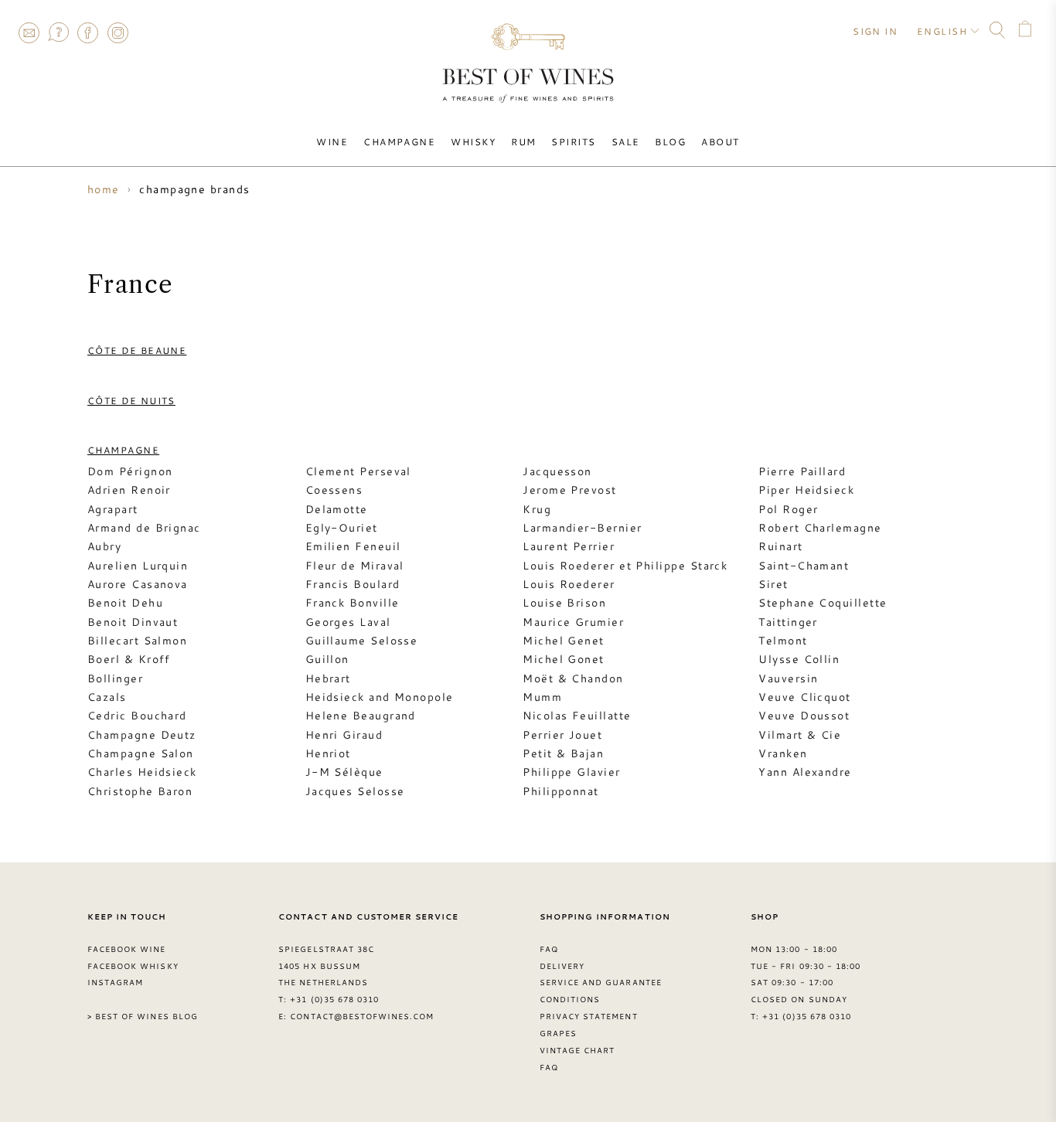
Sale (625, 141)
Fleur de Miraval (354, 566)
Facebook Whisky (133, 965)
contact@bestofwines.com (362, 1016)
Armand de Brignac (144, 528)
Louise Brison (564, 603)
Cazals (107, 697)
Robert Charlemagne (819, 528)
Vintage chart (577, 1050)
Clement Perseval (358, 471)
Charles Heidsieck (142, 772)
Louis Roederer (569, 584)
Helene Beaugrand (360, 715)
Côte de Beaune (136, 350)
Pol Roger (788, 509)
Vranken (782, 753)
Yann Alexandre (804, 772)
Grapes (558, 1033)
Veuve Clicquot (804, 697)
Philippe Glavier (571, 772)
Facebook (88, 32)
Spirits (573, 141)
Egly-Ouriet (341, 528)
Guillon (327, 659)
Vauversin (788, 678)
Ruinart (780, 546)
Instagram (117, 32)
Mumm (542, 697)
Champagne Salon (140, 753)
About (720, 141)
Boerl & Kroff (129, 659)
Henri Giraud (344, 735)
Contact (28, 32)
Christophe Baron (139, 791)
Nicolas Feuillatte (577, 715)
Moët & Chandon (573, 678)
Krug (537, 509)
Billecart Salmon (137, 641)
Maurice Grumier (573, 622)
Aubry (104, 546)
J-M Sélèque (344, 772)
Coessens (334, 490)
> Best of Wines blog (142, 1016)
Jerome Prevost (569, 490)
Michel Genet (563, 641)
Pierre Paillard (802, 471)
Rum (523, 141)
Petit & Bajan (563, 753)
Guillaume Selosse (361, 641)
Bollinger (115, 678)
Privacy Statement (589, 1016)
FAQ (58, 32)
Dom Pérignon (129, 471)
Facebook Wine (126, 949)
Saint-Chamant (803, 566)
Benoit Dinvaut (132, 622)
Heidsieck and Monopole (379, 697)
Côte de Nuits (131, 400)
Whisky (473, 141)
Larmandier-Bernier (582, 528)
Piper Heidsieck (806, 490)
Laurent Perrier (569, 546)
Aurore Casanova (137, 584)
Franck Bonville (352, 603)
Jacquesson (557, 471)
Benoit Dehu (125, 603)
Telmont (782, 641)
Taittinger (788, 622)
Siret (773, 584)
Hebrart (328, 678)
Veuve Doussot (804, 715)
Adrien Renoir (129, 490)
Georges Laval (348, 622)
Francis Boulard (352, 584)
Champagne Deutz (141, 735)
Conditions (570, 999)
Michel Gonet (563, 659)
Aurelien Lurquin (137, 566)
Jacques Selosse (355, 791)
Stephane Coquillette (822, 603)
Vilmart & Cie (799, 735)
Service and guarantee (601, 982)
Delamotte (336, 509)
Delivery (562, 965)
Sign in (875, 31)
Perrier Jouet (562, 735)
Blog (670, 141)
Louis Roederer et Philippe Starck (625, 566)
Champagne (399, 141)
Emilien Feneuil (353, 546)
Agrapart (112, 509)
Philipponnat (560, 791)
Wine (332, 141)
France (130, 284)
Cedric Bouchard (137, 715)
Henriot (328, 753)
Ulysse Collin (799, 659)
